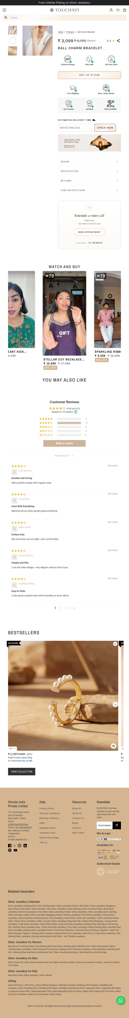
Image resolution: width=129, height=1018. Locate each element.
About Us (77, 813)
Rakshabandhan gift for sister (66, 991)
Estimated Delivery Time (74, 120)
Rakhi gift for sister (104, 991)
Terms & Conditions (49, 813)
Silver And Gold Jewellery (54, 927)
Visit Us (43, 842)
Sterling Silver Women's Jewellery (75, 949)
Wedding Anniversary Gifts (71, 988)
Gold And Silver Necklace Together (91, 930)
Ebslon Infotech (94, 1006)
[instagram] (19, 846)
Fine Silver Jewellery (56, 909)
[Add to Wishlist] (115, 644)
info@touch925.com (18, 824)
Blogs (75, 823)
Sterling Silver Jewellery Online (38, 930)
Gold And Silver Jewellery (71, 924)
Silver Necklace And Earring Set (33, 918)
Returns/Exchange (49, 837)
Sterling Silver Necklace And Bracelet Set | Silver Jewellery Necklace (45, 952)
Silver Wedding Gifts (28, 988)
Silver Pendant (38, 909)
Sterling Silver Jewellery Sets (26, 927)
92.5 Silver (13, 965)
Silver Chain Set (15, 962)
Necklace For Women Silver (21, 946)
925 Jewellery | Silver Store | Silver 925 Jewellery (73, 918)
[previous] (13, 704)
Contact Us (78, 818)
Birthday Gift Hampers (87, 985)
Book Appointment (89, 232)
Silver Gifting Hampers (46, 985)
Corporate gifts (93, 988)
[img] (18, 466)
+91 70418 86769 (23, 827)
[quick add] (113, 746)
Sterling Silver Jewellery (20, 949)
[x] (14, 845)
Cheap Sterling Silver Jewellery (102, 927)
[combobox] (32, 18)
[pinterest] (10, 850)
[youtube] (15, 850)
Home (60, 32)
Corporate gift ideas (111, 988)
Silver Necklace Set (77, 909)
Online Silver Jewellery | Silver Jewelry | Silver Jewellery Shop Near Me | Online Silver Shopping (59, 921)
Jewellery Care (47, 832)
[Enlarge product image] (38, 41)
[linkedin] (25, 846)
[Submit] (116, 825)
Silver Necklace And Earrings (93, 952)
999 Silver (29, 985)
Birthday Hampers (67, 985)
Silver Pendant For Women (45, 949)
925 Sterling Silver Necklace (49, 946)
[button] (64, 321)
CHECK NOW (105, 127)
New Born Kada (15, 975)
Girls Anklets (46, 975)
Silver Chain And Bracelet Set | (38, 962)
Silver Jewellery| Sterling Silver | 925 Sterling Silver (32, 906)
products (70, 32)
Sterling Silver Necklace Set (77, 946)
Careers (76, 827)
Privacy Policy (46, 808)
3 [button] (66, 608)
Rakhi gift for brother (38, 994)
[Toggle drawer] (4, 10)
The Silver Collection (64, 930)
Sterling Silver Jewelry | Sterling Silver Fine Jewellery (57, 933)
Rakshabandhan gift (41, 991)
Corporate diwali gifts (19, 991)
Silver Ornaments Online (103, 946)
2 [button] (60, 608)
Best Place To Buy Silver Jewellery (99, 933)
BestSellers (23, 632)
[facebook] (10, 846)
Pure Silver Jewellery (77, 927)
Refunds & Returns (49, 818)
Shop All (76, 808)
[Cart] (124, 10)
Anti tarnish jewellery (74, 936)
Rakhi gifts (88, 991)
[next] (115, 704)
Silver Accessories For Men (89, 962)
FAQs (42, 823)
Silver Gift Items (15, 985)
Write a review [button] (64, 443)
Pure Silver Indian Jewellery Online (54, 912)
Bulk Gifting (55, 994)
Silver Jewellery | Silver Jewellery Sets (90, 912)
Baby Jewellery (31, 975)
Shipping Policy (47, 827)
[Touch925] (64, 10)
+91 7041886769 (95, 243)
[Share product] (118, 40)
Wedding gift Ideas (48, 988)
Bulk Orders (78, 832)
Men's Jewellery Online (64, 962)
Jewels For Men (111, 962)
